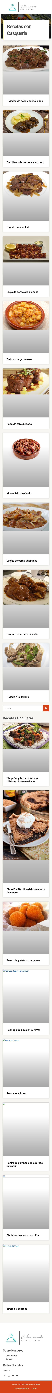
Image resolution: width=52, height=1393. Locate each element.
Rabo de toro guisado (19, 423)
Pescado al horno (17, 1093)
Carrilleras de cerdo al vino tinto (25, 162)
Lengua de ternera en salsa (22, 634)
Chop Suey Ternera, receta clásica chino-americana (22, 780)
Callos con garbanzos (19, 359)
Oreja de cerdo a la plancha (22, 291)
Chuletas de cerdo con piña (23, 1235)
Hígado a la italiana (18, 696)
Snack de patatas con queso (23, 960)
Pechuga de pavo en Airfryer (23, 1029)
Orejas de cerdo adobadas (22, 560)
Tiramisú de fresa (17, 1308)
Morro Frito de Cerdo (19, 493)
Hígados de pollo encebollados (25, 100)
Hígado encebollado (18, 227)
